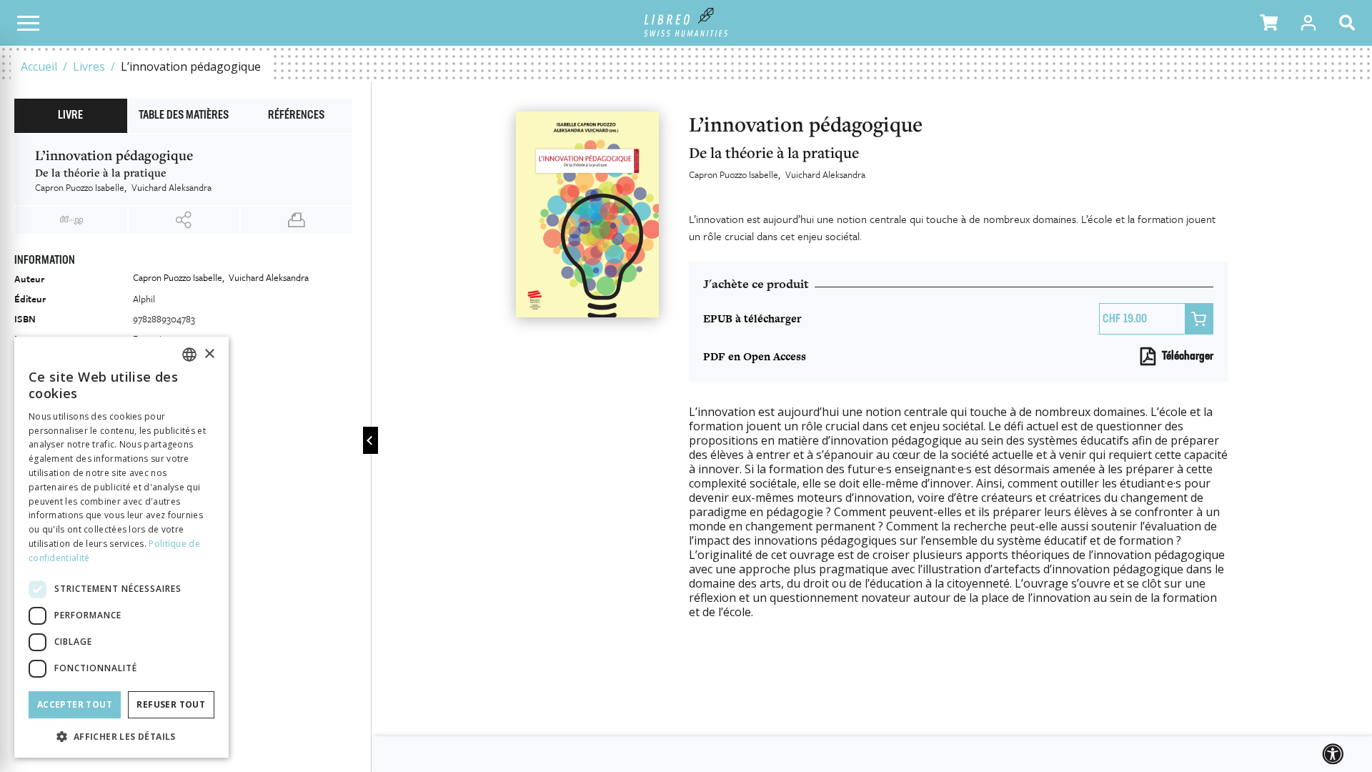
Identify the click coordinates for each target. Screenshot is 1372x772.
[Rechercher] (1350, 23)
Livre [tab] (70, 116)
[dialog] (121, 547)
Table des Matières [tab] (184, 116)
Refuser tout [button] (170, 704)
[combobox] (189, 354)
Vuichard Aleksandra (825, 174)
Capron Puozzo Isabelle (733, 174)
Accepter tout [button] (74, 704)
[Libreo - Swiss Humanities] (686, 23)
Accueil (39, 66)
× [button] (209, 354)
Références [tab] (296, 116)
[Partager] (184, 220)
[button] (1268, 23)
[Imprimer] (296, 220)
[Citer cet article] (71, 220)
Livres (89, 66)
